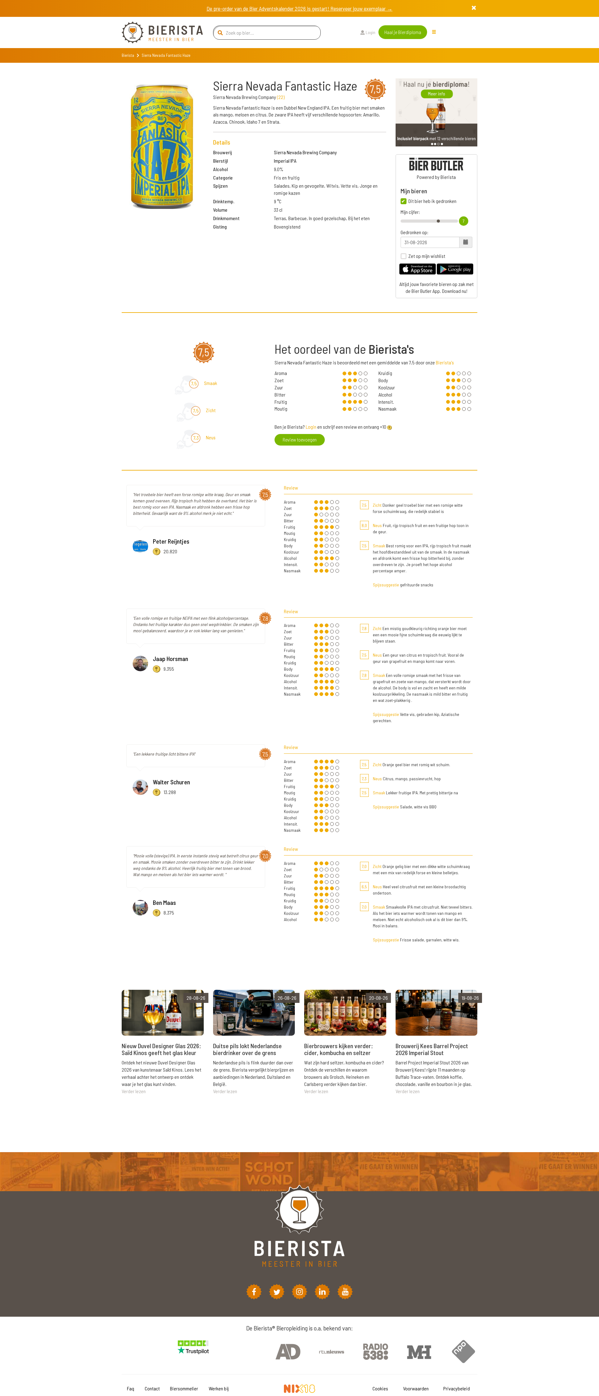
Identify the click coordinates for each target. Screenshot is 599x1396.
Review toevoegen (300, 439)
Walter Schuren (171, 782)
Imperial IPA (285, 161)
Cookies (380, 1388)
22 (280, 97)
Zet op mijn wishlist (426, 256)
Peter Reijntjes (171, 541)
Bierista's (445, 362)
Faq (130, 1388)
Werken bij (219, 1388)
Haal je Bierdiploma (402, 32)
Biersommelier (184, 1388)
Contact (152, 1388)
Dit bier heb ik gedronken (432, 201)
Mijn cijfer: (410, 212)
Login (370, 32)
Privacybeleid (456, 1388)
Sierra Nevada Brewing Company (305, 152)
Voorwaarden (416, 1388)
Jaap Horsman (170, 658)
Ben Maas (164, 902)
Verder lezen (134, 1091)
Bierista (128, 55)
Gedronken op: (414, 232)
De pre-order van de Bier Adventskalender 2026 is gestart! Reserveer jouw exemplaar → (299, 8)
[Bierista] (157, 32)
